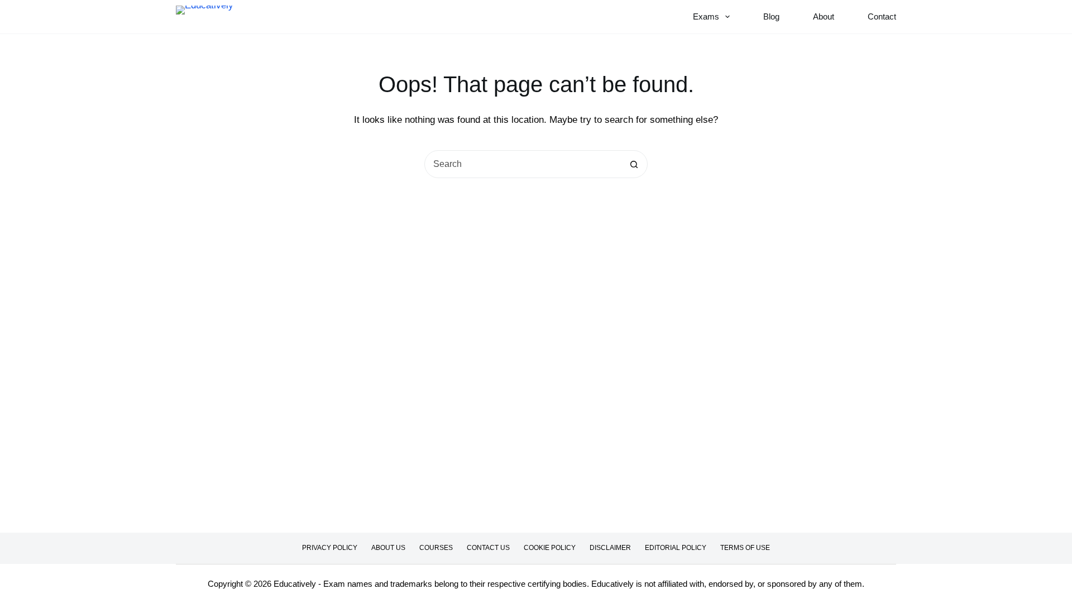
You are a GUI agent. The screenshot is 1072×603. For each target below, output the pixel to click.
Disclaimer (610, 548)
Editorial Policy (675, 548)
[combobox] (522, 164)
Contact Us (488, 548)
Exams (706, 16)
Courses (436, 548)
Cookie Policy (550, 548)
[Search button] (633, 164)
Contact (882, 16)
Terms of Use (745, 548)
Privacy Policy (329, 548)
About (823, 16)
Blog (771, 16)
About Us (388, 548)
